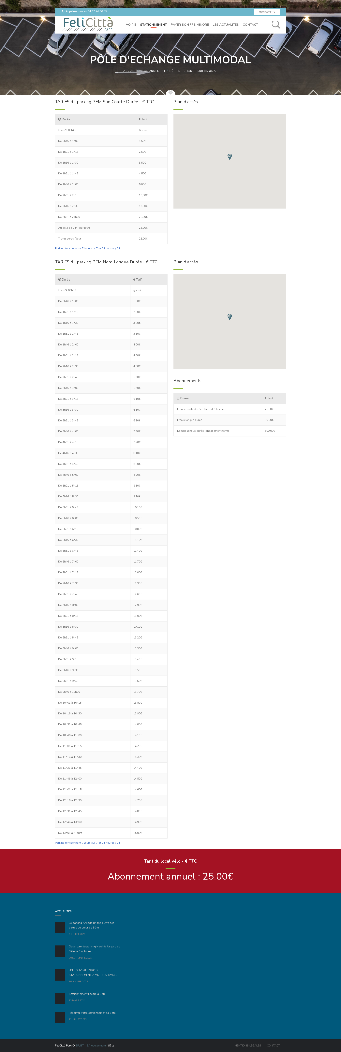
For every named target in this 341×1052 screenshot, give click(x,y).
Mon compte (267, 11)
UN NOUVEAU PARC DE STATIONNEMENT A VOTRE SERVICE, (93, 972)
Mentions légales (248, 1045)
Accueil (130, 71)
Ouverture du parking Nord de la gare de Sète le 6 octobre (94, 949)
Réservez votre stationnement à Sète (92, 1013)
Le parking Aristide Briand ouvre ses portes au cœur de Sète (91, 925)
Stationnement (153, 71)
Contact (273, 1045)
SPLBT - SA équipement (91, 1045)
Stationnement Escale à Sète (87, 994)
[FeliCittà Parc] (87, 25)
